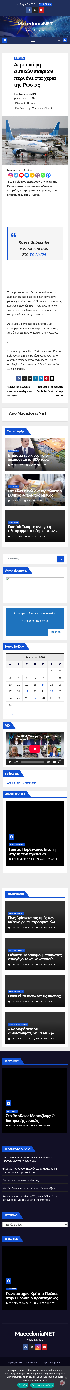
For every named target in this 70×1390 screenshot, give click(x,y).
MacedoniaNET (35, 24)
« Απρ (9, 714)
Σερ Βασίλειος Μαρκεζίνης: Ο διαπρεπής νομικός (30, 1118)
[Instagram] (10, 175)
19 (26, 691)
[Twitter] (16, 175)
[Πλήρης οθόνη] (60, 762)
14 (43, 684)
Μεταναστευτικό (16, 950)
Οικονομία (19, 58)
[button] (59, 40)
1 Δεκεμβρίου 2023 (23, 859)
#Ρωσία (48, 108)
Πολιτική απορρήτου (42, 1385)
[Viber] (37, 175)
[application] (35, 748)
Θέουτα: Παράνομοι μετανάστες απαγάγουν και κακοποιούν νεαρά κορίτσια (34, 959)
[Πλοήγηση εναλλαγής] (32, 40)
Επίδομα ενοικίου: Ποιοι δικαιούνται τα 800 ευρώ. (29, 457)
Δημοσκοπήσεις (17, 845)
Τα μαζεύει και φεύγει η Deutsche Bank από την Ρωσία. (49, 391)
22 (51, 691)
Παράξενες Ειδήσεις (18, 1024)
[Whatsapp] (43, 175)
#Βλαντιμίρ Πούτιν (24, 103)
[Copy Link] (32, 175)
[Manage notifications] (62, 1382)
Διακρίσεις (11, 1289)
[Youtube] (21, 175)
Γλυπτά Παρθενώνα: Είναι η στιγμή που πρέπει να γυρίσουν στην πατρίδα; (32, 854)
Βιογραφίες (12, 1111)
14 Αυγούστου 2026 (22, 1002)
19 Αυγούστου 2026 (22, 964)
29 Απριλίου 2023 (19, 1125)
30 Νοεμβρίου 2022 (20, 1303)
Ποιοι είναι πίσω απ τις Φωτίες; (34, 996)
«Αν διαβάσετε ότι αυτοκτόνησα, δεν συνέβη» (31, 1031)
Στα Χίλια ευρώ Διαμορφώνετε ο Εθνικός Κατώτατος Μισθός (35, 493)
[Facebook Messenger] (26, 175)
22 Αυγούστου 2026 (22, 927)
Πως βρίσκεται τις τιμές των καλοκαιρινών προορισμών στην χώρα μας (31, 922)
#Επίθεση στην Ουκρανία (28, 108)
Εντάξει (23, 1385)
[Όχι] (66, 1378)
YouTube (37, 254)
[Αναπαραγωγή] (10, 762)
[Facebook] (48, 175)
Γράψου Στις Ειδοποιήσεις (21, 783)
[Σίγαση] (54, 762)
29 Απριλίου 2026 (21, 1039)
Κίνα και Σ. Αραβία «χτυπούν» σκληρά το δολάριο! (19, 391)
